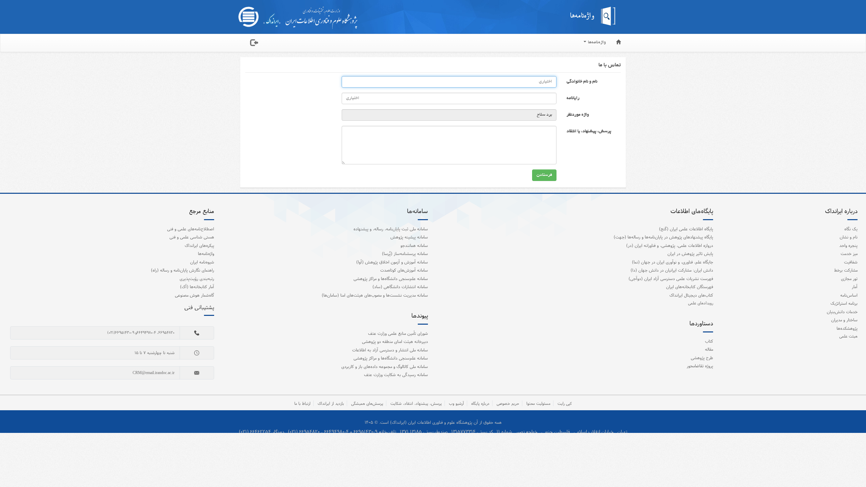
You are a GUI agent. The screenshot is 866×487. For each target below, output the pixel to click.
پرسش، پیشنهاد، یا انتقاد (589, 131)
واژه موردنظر (578, 115)
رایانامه (573, 98)
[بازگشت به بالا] (852, 468)
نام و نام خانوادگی (582, 81)
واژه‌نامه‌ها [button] (596, 42)
